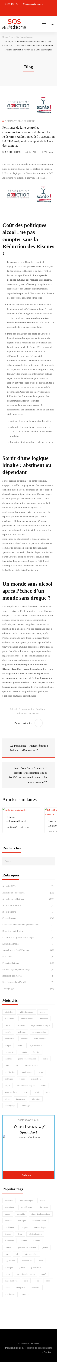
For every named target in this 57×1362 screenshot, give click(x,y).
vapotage (26, 1105)
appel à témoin (27, 1018)
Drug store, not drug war (28, 931)
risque (7, 1085)
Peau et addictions (28, 963)
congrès (24, 1038)
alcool (42, 1012)
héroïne (36, 1052)
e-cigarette (9, 1052)
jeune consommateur (27, 1059)
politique (9, 1079)
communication (39, 1032)
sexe (26, 1092)
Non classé (28, 956)
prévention (36, 1079)
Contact (48, 1352)
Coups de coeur (28, 918)
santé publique (11, 1092)
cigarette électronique (40, 1025)
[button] (28, 1175)
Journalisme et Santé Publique (28, 950)
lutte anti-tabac (31, 1065)
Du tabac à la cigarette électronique (28, 937)
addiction (9, 1012)
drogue (8, 1045)
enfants (24, 1052)
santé (43, 1085)
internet (8, 1059)
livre (7, 1065)
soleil (37, 1092)
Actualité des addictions (21, 37)
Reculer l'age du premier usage (28, 969)
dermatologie (40, 1038)
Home (5, 37)
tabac (7, 1099)
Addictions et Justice (28, 905)
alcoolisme (9, 1018)
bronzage (44, 1018)
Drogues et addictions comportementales (28, 924)
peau (41, 1072)
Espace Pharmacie (28, 944)
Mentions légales (14, 1347)
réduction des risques (26, 1085)
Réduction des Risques (28, 976)
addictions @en (26, 1012)
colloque (22, 1032)
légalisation (10, 1072)
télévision (36, 1099)
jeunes (45, 1059)
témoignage (10, 1105)
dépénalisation (35, 1045)
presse (22, 1079)
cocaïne (8, 1032)
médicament (27, 1072)
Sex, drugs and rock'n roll (28, 982)
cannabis (21, 1025)
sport (48, 1092)
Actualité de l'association (28, 893)
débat (20, 1045)
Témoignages (28, 988)
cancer (7, 1025)
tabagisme (20, 1099)
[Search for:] (28, 861)
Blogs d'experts (28, 912)
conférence (9, 1038)
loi (17, 1065)
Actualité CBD (28, 886)
